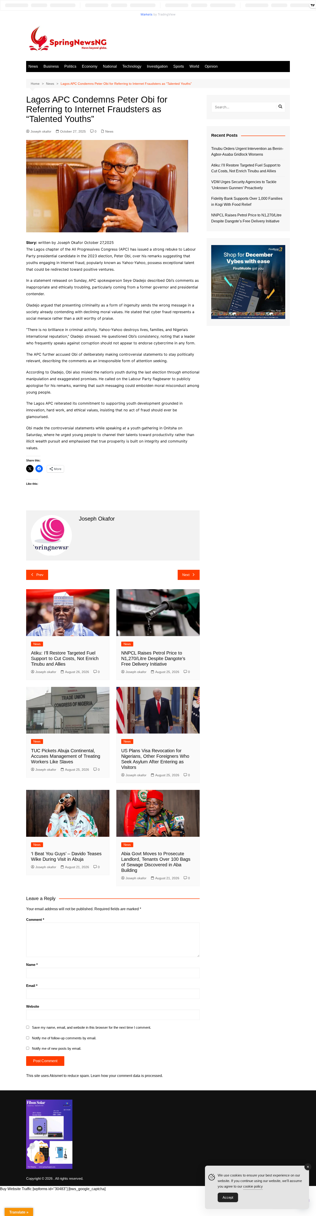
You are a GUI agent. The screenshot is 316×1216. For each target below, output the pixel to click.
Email (31, 986)
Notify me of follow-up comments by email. (64, 1038)
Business (51, 66)
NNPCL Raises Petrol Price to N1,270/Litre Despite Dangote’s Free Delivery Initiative (153, 658)
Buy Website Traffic (16, 1189)
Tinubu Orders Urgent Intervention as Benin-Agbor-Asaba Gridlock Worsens (247, 152)
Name (32, 965)
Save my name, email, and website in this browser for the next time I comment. (91, 1027)
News (33, 66)
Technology (131, 66)
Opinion (211, 66)
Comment (35, 920)
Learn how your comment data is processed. (127, 1076)
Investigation (157, 66)
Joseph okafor (41, 131)
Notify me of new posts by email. (56, 1048)
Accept (228, 1197)
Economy (89, 66)
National (110, 66)
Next (185, 575)
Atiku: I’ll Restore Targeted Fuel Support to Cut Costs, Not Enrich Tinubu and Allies (65, 658)
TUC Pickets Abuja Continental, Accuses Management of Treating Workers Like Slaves (65, 756)
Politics (70, 66)
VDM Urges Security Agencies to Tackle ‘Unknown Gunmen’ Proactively (243, 185)
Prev (39, 575)
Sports (178, 66)
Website (32, 1006)
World (194, 66)
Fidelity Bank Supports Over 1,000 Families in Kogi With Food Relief (246, 201)
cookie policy (253, 1186)
